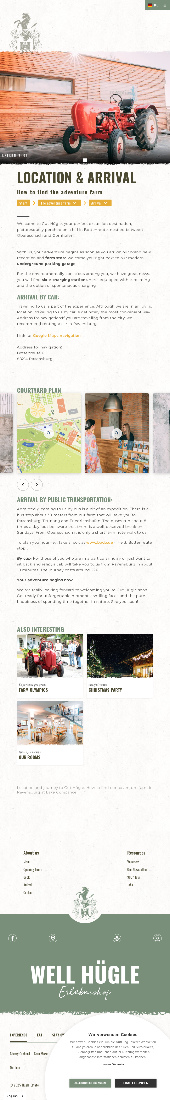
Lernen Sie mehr (113, 1064)
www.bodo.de (99, 542)
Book (26, 877)
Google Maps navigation (57, 335)
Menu (26, 861)
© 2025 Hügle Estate (24, 1085)
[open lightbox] (49, 433)
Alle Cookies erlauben (90, 1083)
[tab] (18, 1037)
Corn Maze (41, 1053)
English (12, 1096)
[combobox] (15, 1096)
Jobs (130, 884)
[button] (152, 5)
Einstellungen (135, 1083)
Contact (28, 892)
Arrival (27, 884)
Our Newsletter (137, 869)
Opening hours (32, 869)
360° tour (133, 877)
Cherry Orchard (20, 1053)
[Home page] (25, 35)
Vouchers (133, 861)
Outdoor (15, 1067)
